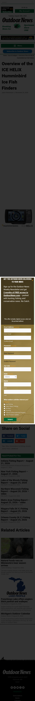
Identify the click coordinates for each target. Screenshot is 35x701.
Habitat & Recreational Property (16, 412)
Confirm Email (8, 341)
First (5, 388)
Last (5, 395)
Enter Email (7, 334)
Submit (10, 419)
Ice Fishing (9, 404)
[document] (17, 350)
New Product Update (12, 415)
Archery (8, 408)
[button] (32, 280)
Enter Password (9, 353)
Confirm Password (9, 361)
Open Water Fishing (12, 406)
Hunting (8, 410)
